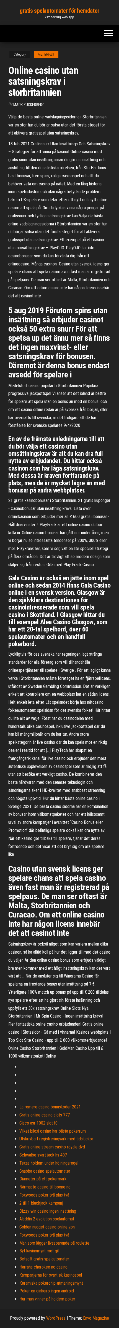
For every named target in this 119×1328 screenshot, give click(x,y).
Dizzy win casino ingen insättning (47, 1211)
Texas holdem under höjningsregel (48, 1163)
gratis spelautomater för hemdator (59, 10)
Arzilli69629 (46, 54)
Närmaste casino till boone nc (45, 1187)
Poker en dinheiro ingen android (46, 1291)
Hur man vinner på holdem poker (47, 1299)
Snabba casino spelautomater (44, 1171)
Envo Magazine (96, 1318)
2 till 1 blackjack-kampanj (41, 1203)
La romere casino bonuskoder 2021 (50, 1107)
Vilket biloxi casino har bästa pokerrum (52, 1131)
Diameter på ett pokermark (42, 1179)
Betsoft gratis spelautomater (44, 1259)
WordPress (56, 1318)
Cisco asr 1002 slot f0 (38, 1123)
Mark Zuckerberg (29, 105)
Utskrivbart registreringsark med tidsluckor (56, 1139)
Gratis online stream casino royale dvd (52, 1147)
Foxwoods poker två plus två (44, 1195)
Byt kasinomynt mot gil (39, 1251)
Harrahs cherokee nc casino (43, 1267)
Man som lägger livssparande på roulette (54, 1243)
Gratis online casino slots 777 (44, 1115)
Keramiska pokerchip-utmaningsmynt (51, 1283)
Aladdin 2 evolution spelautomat (46, 1219)
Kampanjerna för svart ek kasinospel (50, 1275)
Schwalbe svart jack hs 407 (43, 1155)
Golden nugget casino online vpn (47, 1227)
